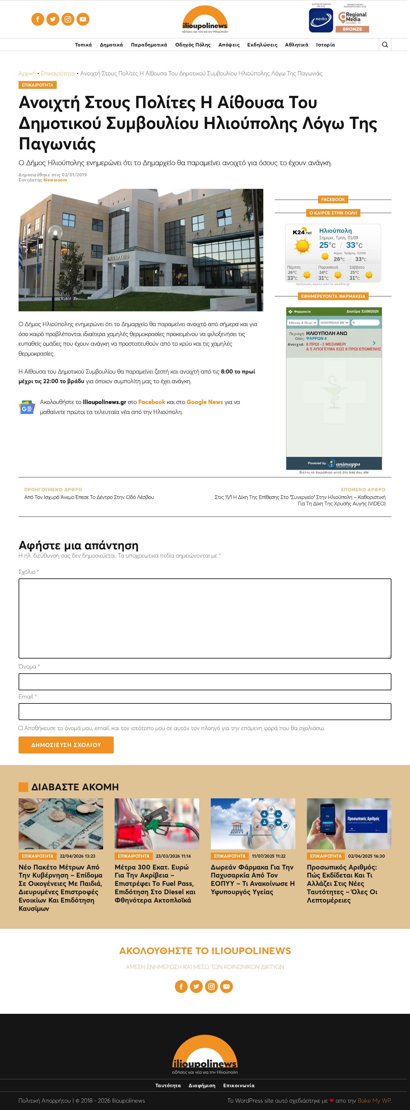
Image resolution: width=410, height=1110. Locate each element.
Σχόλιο (29, 572)
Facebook (151, 402)
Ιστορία (325, 44)
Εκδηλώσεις (262, 44)
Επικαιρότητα (58, 73)
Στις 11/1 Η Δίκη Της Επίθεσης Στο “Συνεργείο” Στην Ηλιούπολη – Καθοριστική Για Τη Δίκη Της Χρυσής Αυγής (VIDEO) (300, 497)
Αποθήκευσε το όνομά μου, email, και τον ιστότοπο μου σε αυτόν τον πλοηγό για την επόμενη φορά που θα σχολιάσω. (174, 728)
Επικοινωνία (239, 1085)
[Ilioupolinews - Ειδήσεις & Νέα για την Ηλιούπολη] (205, 19)
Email (28, 697)
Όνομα (29, 666)
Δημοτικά (111, 44)
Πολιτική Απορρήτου (45, 1100)
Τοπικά (83, 44)
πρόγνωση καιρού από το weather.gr (323, 284)
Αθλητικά (296, 44)
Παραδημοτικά (149, 44)
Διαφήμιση (202, 1085)
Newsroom (55, 180)
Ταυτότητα (168, 1085)
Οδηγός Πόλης (193, 44)
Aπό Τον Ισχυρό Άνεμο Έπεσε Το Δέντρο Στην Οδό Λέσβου (89, 493)
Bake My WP (374, 1100)
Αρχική (27, 73)
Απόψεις (229, 44)
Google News (205, 402)
